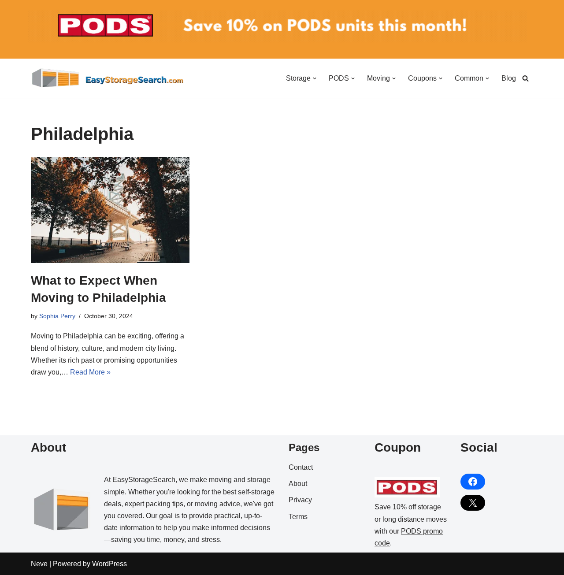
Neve (39, 564)
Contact (301, 467)
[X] (472, 503)
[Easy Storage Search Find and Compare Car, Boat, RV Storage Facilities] (108, 78)
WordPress (109, 564)
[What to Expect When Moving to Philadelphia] (110, 210)
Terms (298, 516)
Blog (508, 78)
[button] (314, 78)
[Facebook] (472, 482)
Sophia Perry (57, 315)
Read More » (90, 372)
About (298, 483)
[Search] (525, 78)
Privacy (300, 500)
